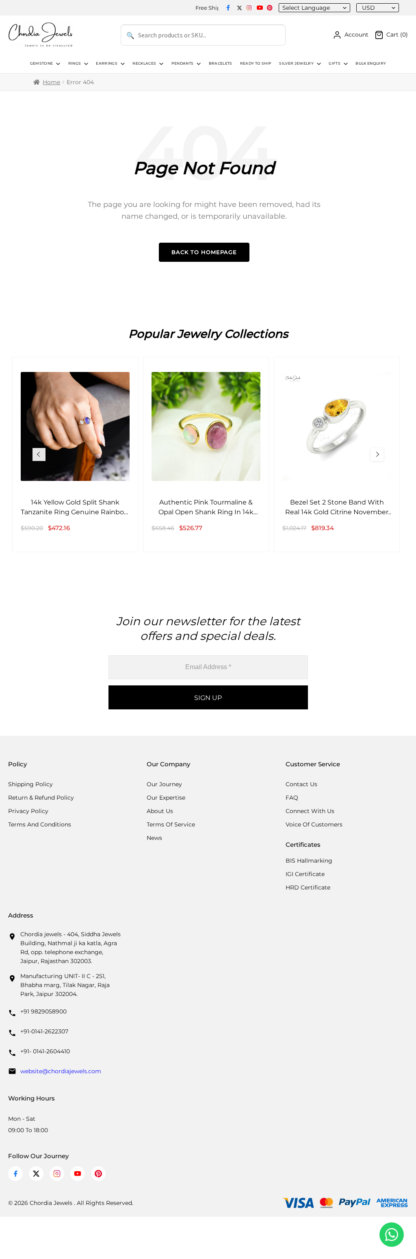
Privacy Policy (28, 811)
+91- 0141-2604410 (45, 1051)
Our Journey (164, 784)
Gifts (334, 63)
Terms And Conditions (39, 824)
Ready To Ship (255, 63)
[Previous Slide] (39, 454)
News (154, 838)
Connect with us (310, 811)
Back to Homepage (204, 252)
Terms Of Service (171, 824)
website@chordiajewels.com (60, 1071)
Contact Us (301, 784)
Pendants (182, 63)
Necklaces (144, 63)
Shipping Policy (30, 784)
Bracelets (220, 63)
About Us (160, 811)
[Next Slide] (377, 454)
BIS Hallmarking (309, 860)
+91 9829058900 (43, 1011)
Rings (74, 63)
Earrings (106, 63)
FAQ (292, 797)
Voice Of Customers (314, 824)
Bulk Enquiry (370, 63)
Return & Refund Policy (41, 797)
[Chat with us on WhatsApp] (391, 1234)
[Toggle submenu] (57, 64)
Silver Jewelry (296, 63)
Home (51, 82)
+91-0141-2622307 (44, 1031)
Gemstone (41, 63)
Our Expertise (166, 797)
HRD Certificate (308, 887)
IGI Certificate (305, 874)
